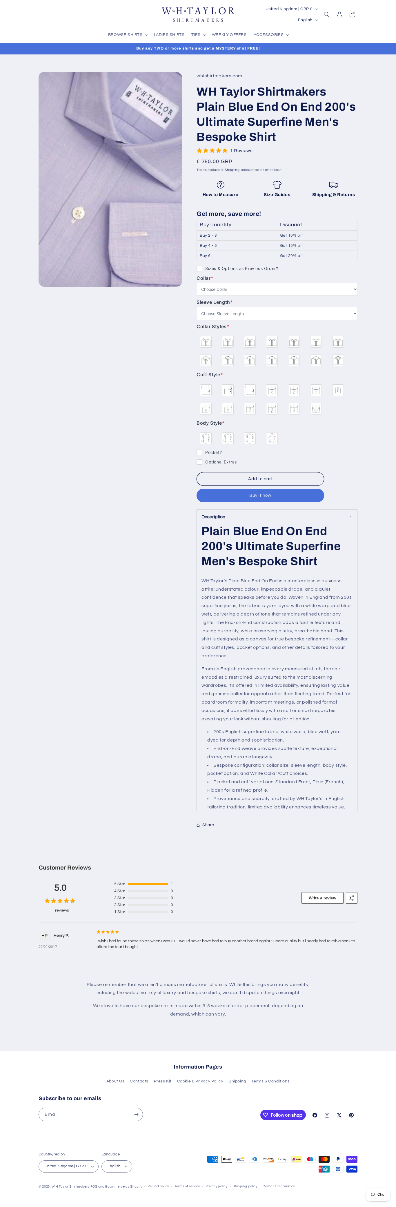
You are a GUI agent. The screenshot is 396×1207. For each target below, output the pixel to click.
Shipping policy (245, 1186)
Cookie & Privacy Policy (200, 1081)
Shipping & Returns (333, 194)
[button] (127, 35)
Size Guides (277, 194)
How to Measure (220, 194)
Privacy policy (217, 1186)
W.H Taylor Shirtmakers (70, 1186)
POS (93, 1186)
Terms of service (187, 1186)
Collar (208, 278)
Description (213, 516)
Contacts (139, 1081)
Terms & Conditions (270, 1081)
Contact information (279, 1186)
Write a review (322, 898)
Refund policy (158, 1186)
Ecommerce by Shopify (123, 1186)
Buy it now (260, 495)
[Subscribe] (136, 1114)
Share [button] (208, 825)
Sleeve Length (215, 302)
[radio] (206, 341)
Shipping (232, 170)
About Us (115, 1081)
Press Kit (163, 1081)
